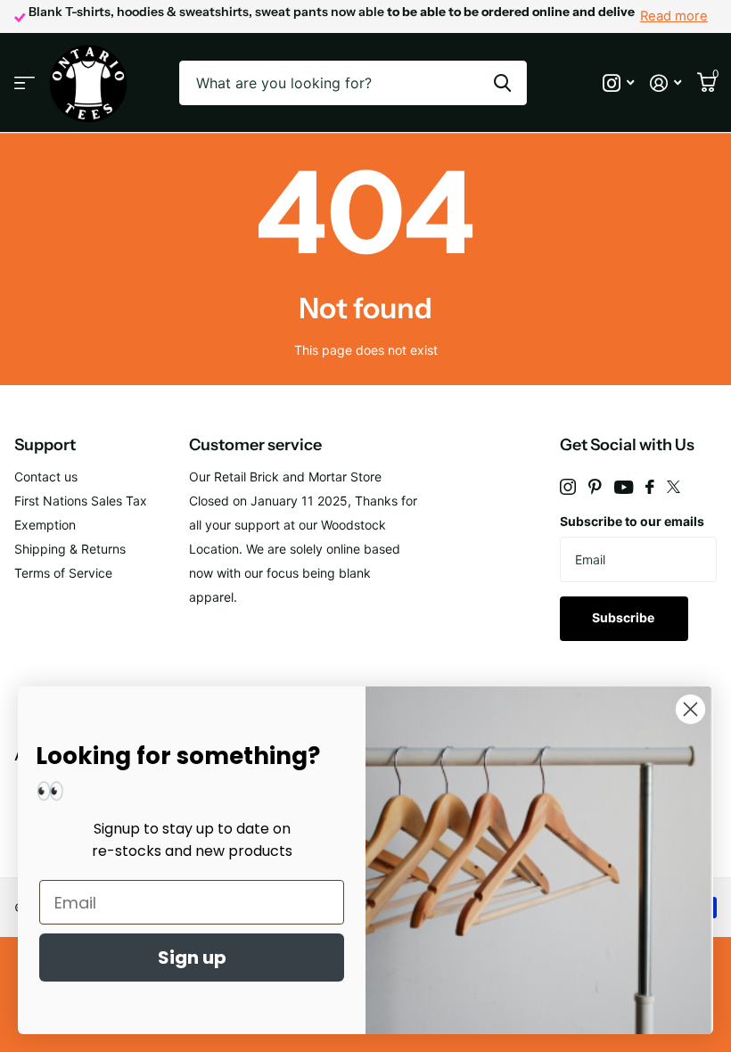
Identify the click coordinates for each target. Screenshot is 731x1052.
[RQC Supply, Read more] (618, 83)
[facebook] (649, 487)
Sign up (192, 957)
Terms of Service (63, 572)
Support (45, 445)
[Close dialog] (690, 709)
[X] (673, 487)
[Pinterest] (595, 487)
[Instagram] (568, 487)
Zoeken (502, 83)
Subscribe (624, 617)
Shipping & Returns (70, 548)
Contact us (46, 476)
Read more (674, 16)
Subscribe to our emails (632, 521)
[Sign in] (665, 83)
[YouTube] (623, 487)
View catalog (24, 83)
